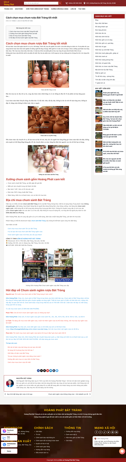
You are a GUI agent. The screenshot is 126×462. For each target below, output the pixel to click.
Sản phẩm (19, 9)
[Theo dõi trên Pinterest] (112, 432)
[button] (60, 3)
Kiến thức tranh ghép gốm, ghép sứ (106, 53)
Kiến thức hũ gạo (100, 46)
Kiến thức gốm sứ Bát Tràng (37, 9)
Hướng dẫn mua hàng (59, 9)
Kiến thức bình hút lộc (102, 36)
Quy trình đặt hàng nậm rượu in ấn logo (19, 394)
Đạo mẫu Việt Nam (101, 23)
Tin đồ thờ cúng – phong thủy (104, 76)
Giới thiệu (39, 431)
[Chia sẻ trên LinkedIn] (50, 370)
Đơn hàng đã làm (100, 30)
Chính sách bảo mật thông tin (45, 437)
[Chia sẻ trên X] (41, 370)
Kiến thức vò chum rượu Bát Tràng (106, 66)
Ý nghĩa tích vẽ (100, 83)
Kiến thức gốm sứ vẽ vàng (103, 40)
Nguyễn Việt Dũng (28, 20)
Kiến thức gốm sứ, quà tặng (104, 43)
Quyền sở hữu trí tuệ (42, 443)
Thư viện (81, 9)
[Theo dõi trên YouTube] (116, 432)
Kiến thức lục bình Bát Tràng (104, 50)
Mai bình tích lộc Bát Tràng (104, 70)
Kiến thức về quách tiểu (102, 63)
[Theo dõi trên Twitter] (108, 432)
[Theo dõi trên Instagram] (100, 432)
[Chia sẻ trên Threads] (44, 370)
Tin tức (38, 434)
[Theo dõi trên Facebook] (96, 432)
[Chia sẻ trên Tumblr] (53, 370)
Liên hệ (73, 9)
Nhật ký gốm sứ (100, 73)
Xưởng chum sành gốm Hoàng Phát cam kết (23, 33)
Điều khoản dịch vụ (42, 452)
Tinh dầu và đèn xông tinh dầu (105, 80)
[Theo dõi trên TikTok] (104, 432)
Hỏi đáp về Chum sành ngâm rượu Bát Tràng (23, 38)
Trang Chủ (8, 9)
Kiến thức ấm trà (100, 33)
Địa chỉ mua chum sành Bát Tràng (20, 35)
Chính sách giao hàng (43, 446)
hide (29, 28)
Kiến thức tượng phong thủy (104, 60)
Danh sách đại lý (71, 434)
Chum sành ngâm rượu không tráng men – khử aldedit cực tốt (68, 394)
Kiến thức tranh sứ (101, 56)
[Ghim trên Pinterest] (47, 370)
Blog (96, 20)
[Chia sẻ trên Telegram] (57, 370)
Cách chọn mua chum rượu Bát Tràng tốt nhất (23, 31)
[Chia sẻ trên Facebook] (38, 370)
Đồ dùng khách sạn (101, 26)
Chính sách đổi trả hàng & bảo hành (47, 440)
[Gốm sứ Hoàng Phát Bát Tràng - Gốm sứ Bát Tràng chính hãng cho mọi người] (12, 3)
